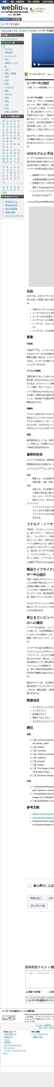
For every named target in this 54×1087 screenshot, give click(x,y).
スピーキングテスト (14, 216)
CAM (35, 579)
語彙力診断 (10, 212)
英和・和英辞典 (34, 2)
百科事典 (32, 31)
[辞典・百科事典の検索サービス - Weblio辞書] (14, 9)
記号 (5, 192)
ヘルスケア (9, 87)
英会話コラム (11, 201)
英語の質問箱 (11, 209)
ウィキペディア (37, 74)
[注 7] (41, 468)
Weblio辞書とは (10, 1034)
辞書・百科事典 (20, 31)
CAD (29, 579)
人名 (7, 105)
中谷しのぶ (36, 898)
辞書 (4, 2)
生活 (7, 84)
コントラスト (39, 428)
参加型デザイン (40, 183)
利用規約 (7, 1042)
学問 (7, 77)
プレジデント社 (38, 906)
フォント (37, 417)
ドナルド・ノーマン (44, 529)
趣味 (7, 91)
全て (3, 46)
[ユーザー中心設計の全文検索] (16, 19)
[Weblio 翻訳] (32, 10)
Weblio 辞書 (6, 31)
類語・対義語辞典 (17, 2)
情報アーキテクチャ (42, 717)
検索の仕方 (8, 1037)
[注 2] (35, 349)
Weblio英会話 (11, 205)
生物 (7, 98)
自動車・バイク (11, 63)
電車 (7, 59)
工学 (7, 70)
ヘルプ (6, 1039)
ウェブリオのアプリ (41, 1034)
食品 (7, 101)
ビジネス (8, 49)
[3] (50, 194)
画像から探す (38, 1037)
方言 (7, 108)
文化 (7, 80)
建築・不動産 (10, 73)
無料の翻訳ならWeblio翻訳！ (40, 10)
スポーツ (8, 94)
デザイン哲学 (39, 108)
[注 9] (35, 561)
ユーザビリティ (40, 710)
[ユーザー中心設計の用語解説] (5, 19)
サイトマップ (9, 1048)
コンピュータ (10, 56)
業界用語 (8, 52)
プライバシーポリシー (12, 1045)
